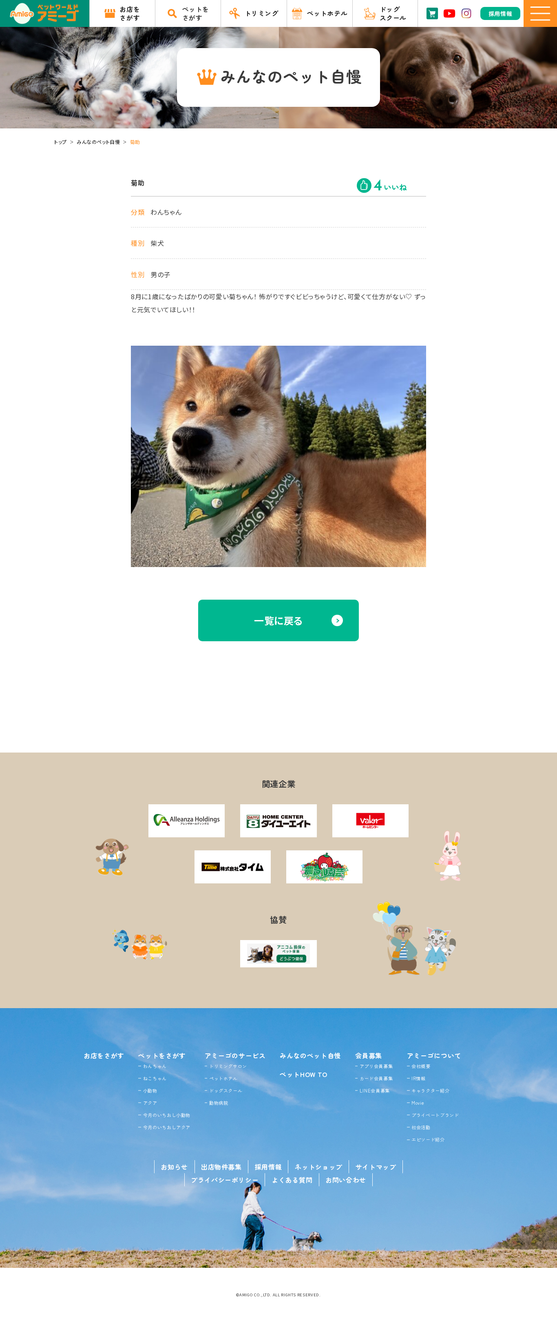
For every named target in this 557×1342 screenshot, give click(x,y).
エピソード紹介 (427, 1139)
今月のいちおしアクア (166, 1127)
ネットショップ (318, 1167)
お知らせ (174, 1167)
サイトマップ (376, 1167)
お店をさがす (104, 1055)
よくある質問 (292, 1180)
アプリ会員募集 (376, 1066)
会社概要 (421, 1066)
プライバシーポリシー (225, 1180)
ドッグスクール (225, 1090)
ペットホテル (223, 1078)
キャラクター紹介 (430, 1090)
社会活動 (421, 1127)
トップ (60, 141)
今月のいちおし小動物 (166, 1115)
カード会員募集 (376, 1078)
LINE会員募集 (375, 1090)
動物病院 (218, 1102)
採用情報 (268, 1167)
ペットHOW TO (303, 1074)
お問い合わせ (345, 1180)
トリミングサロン (228, 1066)
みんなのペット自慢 (98, 141)
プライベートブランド (435, 1115)
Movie (417, 1102)
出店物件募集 (221, 1167)
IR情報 (418, 1078)
